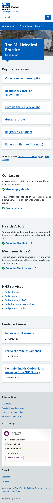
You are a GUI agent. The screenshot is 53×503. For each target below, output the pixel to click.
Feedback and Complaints (13, 408)
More (39, 26)
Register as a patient (18, 132)
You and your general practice (15, 412)
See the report (13, 458)
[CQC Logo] (12, 434)
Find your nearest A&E (15, 300)
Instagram (6, 481)
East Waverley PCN (23, 488)
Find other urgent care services (19, 304)
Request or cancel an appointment (18, 92)
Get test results (15, 119)
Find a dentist (11, 296)
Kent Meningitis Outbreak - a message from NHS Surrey (24, 370)
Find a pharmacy (12, 292)
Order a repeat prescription (23, 78)
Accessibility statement (11, 416)
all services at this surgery (30, 156)
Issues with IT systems (20, 333)
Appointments (9, 26)
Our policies (7, 404)
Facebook (6, 477)
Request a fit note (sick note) (24, 144)
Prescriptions (26, 26)
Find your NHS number (15, 308)
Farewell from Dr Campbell (23, 351)
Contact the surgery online (22, 107)
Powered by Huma (11, 498)
